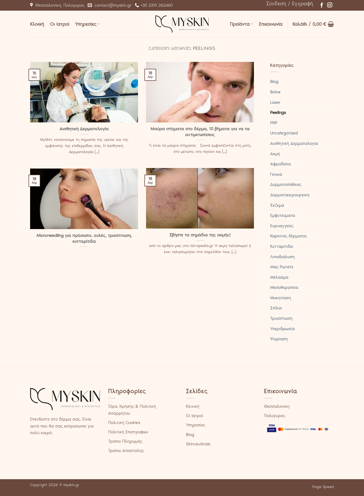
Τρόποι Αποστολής (126, 450)
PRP (273, 122)
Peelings (278, 112)
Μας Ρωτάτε (281, 266)
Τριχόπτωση (281, 318)
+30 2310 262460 (156, 5)
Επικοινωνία (270, 24)
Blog (274, 81)
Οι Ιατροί (59, 24)
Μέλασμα (279, 277)
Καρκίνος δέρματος (288, 235)
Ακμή (275, 153)
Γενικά (276, 174)
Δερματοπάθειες (285, 184)
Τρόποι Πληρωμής (125, 441)
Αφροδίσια (280, 163)
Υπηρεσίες (85, 24)
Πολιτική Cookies (124, 422)
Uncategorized (284, 132)
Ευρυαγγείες (281, 225)
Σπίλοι (276, 307)
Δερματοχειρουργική (289, 194)
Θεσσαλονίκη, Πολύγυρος (58, 5)
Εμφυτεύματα (282, 215)
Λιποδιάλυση (282, 256)
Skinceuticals (198, 443)
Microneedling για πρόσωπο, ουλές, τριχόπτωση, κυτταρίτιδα (84, 238)
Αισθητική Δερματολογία (84, 128)
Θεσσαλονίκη (277, 406)
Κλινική (37, 24)
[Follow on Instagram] (329, 5)
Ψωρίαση (279, 338)
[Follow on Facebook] (321, 5)
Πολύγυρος (274, 415)
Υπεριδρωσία (282, 328)
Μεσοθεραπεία (284, 287)
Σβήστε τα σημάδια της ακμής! (200, 234)
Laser (275, 102)
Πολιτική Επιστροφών (128, 431)
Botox (275, 91)
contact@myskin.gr (112, 5)
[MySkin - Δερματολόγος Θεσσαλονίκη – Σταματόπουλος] (182, 23)
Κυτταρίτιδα (281, 246)
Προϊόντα (240, 24)
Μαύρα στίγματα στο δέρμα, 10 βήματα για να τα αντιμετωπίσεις (200, 131)
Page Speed (323, 486)
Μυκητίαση (280, 297)
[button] (289, 3)
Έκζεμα (277, 205)
